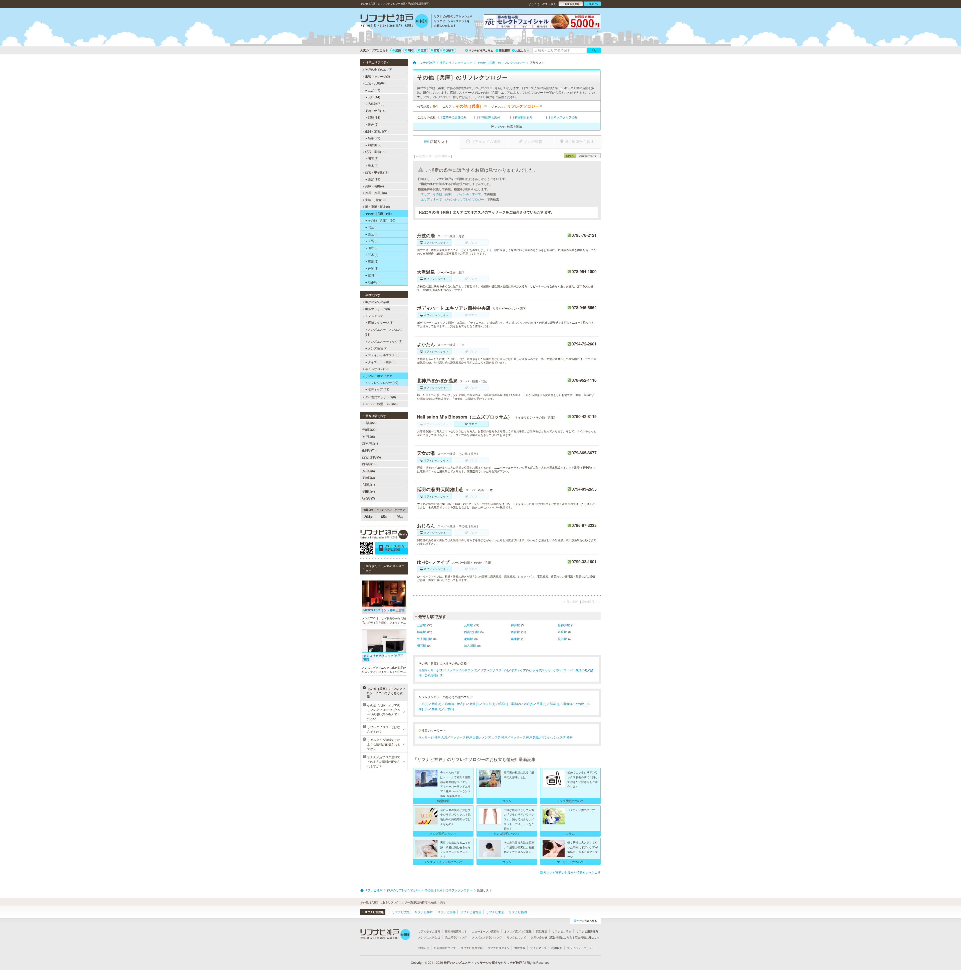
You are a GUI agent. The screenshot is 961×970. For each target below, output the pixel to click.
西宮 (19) (374, 179)
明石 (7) (373, 158)
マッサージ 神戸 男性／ (526, 737)
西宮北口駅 (471, 632)
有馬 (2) (373, 241)
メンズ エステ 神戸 (494, 737)
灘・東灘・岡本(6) (377, 206)
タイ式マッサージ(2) (547, 670)
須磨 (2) (373, 248)
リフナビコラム (561, 931)
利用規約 (556, 948)
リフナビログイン (499, 948)
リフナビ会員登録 (472, 948)
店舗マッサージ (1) (380, 322)
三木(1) (449, 709)
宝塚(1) (554, 703)
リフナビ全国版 (374, 912)
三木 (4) (373, 254)
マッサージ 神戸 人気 (433, 737)
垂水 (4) (373, 165)
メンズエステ (374, 315)
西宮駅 (515, 632)
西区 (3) (373, 234)
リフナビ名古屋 (470, 912)
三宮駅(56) (369, 423)
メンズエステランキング (487, 937)
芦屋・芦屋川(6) (376, 192)
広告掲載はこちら (561, 937)
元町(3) (436, 703)
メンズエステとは (429, 937)
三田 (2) (373, 261)
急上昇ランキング (456, 937)
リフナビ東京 (495, 912)
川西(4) (567, 703)
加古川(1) (489, 703)
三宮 (423, 50)
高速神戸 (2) (376, 103)
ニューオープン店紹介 (485, 931)
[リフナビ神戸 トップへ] (394, 21)
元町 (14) (374, 97)
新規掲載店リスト (456, 931)
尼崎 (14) (374, 117)
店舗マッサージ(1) (431, 670)
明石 (411, 50)
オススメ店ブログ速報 (518, 931)
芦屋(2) (541, 703)
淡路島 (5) (374, 282)
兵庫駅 (515, 639)
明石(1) (503, 703)
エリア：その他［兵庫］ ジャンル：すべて (451, 194)
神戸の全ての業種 (377, 302)
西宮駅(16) (369, 464)
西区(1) (436, 709)
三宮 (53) (374, 90)
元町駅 (468, 625)
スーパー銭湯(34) (575, 670)
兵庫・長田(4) (374, 186)
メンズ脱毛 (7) (377, 348)
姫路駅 (421, 632)
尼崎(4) (449, 703)
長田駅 (562, 639)
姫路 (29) (374, 138)
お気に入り (522, 50)
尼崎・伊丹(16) (375, 110)
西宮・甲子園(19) (377, 172)
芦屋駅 (562, 632)
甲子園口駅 (424, 639)
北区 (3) (373, 227)
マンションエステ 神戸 (557, 737)
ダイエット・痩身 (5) (382, 362)
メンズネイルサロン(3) (461, 670)
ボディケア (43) (378, 389)
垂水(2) (516, 703)
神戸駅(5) (368, 436)
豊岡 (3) (373, 275)
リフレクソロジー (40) (383, 382)
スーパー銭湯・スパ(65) (381, 404)
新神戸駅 (564, 625)
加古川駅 (470, 645)
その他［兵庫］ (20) (381, 220)
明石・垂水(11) (375, 151)
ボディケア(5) (520, 670)
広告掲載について (445, 948)
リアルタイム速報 (429, 931)
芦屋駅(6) (368, 471)
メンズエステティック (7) (385, 341)
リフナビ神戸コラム (480, 50)
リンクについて (516, 937)
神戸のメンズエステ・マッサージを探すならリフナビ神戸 (483, 962)
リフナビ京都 (446, 912)
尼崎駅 (468, 639)
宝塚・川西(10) (375, 200)
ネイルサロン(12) (377, 368)
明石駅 (421, 645)
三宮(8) (423, 703)
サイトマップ (538, 948)
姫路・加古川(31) (377, 131)
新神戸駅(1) (370, 443)
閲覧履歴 (504, 50)
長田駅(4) (368, 491)
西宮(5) (529, 703)
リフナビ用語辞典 (587, 931)
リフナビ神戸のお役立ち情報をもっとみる (572, 872)
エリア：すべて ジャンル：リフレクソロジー (452, 199)
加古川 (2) (374, 145)
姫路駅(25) (369, 450)
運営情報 (519, 948)
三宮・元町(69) (375, 83)
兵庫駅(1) (368, 484)
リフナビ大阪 (401, 912)
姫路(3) (474, 703)
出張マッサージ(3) (377, 76)
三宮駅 (421, 625)
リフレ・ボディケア (378, 375)
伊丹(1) (462, 703)
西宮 (436, 50)
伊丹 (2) (373, 124)
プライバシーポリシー (581, 948)
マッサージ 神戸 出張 (464, 737)
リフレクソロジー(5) (494, 670)
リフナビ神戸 (424, 912)
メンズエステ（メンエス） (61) (384, 331)
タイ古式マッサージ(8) (380, 397)
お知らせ (423, 948)
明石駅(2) (368, 498)
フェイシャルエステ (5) (383, 355)
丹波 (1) (373, 268)
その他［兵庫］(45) (378, 213)
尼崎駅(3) (368, 477)
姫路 (398, 50)
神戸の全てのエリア (378, 69)
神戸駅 (515, 625)
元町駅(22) (369, 429)
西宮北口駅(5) (371, 457)
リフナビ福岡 (518, 912)
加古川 (450, 50)
